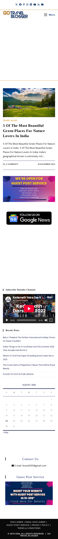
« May (5, 432)
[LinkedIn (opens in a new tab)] (31, 4)
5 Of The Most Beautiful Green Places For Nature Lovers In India (24, 131)
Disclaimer (16, 522)
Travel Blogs (10, 120)
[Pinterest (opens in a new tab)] (24, 4)
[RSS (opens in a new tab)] (38, 4)
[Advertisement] (29, 50)
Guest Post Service (18, 525)
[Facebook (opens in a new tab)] (20, 4)
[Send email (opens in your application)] (41, 4)
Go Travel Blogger (35, 534)
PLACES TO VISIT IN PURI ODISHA (18, 374)
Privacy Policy (40, 525)
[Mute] (46, 320)
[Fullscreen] (51, 320)
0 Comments (12, 164)
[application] (29, 308)
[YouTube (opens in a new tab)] (35, 4)
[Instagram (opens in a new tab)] (27, 4)
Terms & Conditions (29, 528)
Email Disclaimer (35, 522)
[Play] (7, 320)
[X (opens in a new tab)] (16, 4)
